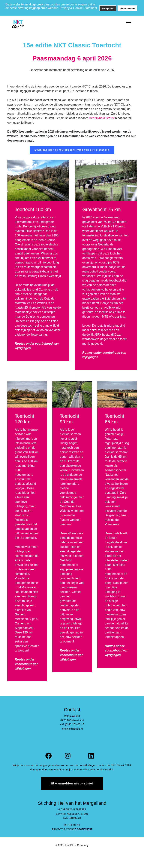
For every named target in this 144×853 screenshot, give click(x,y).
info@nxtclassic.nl (72, 728)
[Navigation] (128, 22)
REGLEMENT (72, 825)
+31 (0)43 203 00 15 (72, 724)
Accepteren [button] (127, 8)
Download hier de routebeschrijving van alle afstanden (72, 150)
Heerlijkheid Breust (101, 118)
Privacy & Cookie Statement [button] (78, 8)
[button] (5, 12)
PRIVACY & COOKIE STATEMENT (72, 829)
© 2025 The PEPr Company (72, 845)
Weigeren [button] (108, 8)
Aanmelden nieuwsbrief (73, 783)
